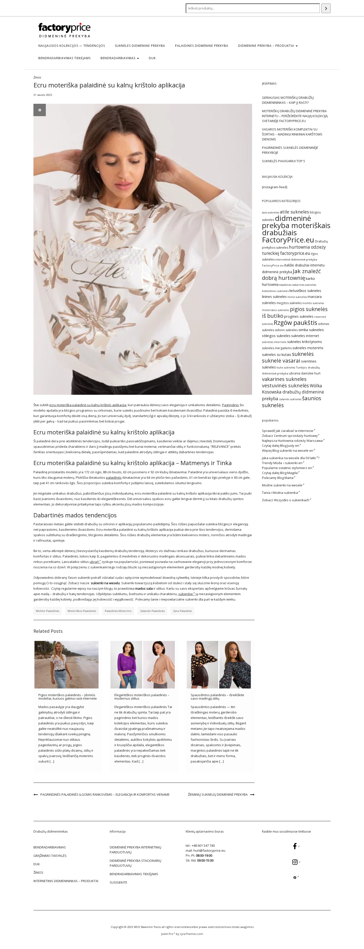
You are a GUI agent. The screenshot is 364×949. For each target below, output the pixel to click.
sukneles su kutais (276, 354)
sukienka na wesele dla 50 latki (292, 458)
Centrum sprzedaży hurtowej (295, 435)
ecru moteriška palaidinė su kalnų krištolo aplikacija (87, 405)
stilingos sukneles (276, 335)
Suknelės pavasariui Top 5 (283, 161)
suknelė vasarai (281, 360)
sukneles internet (305, 335)
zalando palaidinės (152, 611)
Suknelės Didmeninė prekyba (140, 46)
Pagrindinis (230, 405)
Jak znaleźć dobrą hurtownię (291, 274)
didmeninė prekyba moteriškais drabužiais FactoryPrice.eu (296, 229)
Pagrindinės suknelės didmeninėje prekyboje (290, 150)
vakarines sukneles (284, 378)
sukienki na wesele (287, 485)
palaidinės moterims (118, 611)
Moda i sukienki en (287, 463)
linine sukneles (297, 297)
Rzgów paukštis (295, 322)
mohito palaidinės (47, 611)
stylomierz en (302, 468)
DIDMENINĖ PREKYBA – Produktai (266, 46)
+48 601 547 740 (203, 845)
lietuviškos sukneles (305, 290)
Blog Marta (285, 477)
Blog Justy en (289, 445)
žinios (38, 872)
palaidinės (114, 477)
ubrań (94, 561)
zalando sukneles (290, 399)
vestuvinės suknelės (285, 385)
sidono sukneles (286, 330)
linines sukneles (274, 296)
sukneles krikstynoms (304, 341)
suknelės (303, 353)
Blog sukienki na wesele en (292, 450)
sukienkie (185, 594)
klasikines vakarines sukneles (297, 285)
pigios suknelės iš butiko (295, 312)
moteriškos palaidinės (82, 611)
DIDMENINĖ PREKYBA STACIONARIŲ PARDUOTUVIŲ (135, 863)
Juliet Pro (167, 934)
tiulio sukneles (286, 367)
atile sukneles (294, 212)
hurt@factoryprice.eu (209, 850)
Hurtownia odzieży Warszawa (300, 440)
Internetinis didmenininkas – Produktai (65, 881)
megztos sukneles (289, 303)
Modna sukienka (285, 492)
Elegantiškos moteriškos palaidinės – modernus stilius (141, 697)
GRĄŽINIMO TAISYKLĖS (50, 855)
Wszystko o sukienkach (291, 500)
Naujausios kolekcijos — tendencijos (71, 46)
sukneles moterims (307, 347)
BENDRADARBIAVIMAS (118, 58)
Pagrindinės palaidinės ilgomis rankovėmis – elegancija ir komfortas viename (105, 794)
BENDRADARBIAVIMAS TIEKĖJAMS (64, 58)
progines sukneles (298, 316)
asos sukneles (270, 212)
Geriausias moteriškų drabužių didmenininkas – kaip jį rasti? (288, 100)
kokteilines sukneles (275, 291)
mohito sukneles (313, 303)
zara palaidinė (182, 611)
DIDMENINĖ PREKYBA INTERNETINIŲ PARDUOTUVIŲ (135, 849)
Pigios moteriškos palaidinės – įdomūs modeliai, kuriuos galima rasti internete (67, 697)
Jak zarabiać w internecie (294, 430)
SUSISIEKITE (118, 882)
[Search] (326, 8)
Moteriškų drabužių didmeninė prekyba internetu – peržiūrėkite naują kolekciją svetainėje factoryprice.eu (295, 116)
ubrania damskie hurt (304, 373)
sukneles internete (274, 342)
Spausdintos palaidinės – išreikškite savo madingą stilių (217, 697)
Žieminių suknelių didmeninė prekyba (218, 794)
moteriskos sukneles (275, 310)
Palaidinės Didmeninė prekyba (201, 46)
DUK (152, 58)
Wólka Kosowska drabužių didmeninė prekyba (293, 392)
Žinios (37, 77)
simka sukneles (311, 329)
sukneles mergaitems (277, 348)
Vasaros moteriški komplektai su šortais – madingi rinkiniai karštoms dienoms (292, 134)
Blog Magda (289, 473)
